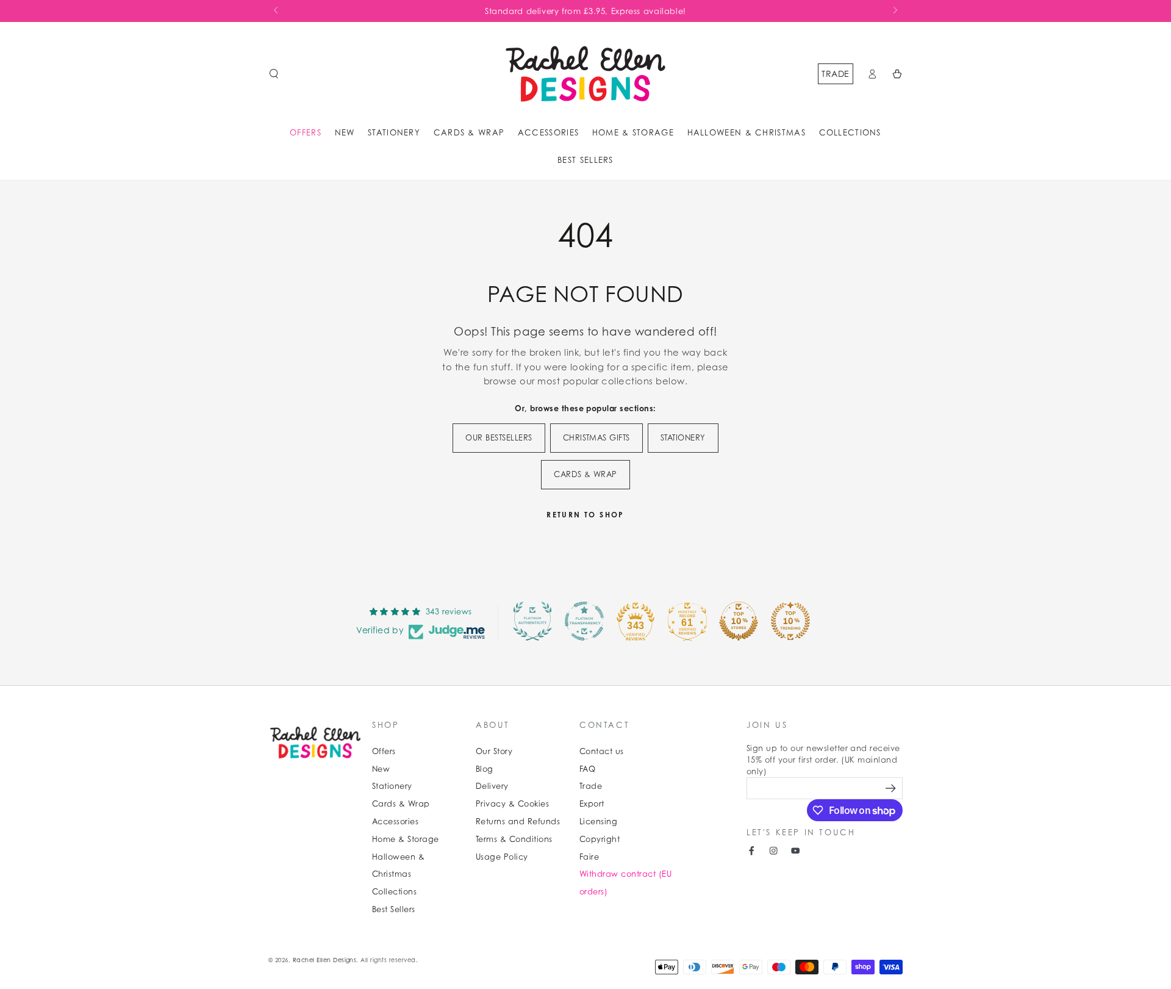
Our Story (494, 751)
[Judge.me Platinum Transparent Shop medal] (584, 621)
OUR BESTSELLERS (498, 437)
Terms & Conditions (514, 839)
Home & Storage (405, 839)
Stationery (392, 786)
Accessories (395, 821)
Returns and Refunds (518, 821)
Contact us (601, 751)
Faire (589, 856)
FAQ (587, 769)
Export (591, 803)
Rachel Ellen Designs (325, 960)
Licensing (598, 821)
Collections (394, 891)
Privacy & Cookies (512, 803)
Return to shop (585, 514)
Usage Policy (502, 856)
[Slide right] (894, 11)
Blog (484, 769)
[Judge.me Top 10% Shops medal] (738, 621)
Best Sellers (393, 909)
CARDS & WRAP (585, 474)
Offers (384, 751)
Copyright (599, 839)
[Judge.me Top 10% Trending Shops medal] (790, 621)
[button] (274, 73)
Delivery (492, 786)
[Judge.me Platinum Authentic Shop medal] (532, 621)
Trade (835, 73)
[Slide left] (276, 11)
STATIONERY (683, 437)
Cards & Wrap (401, 803)
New (381, 769)
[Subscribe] (892, 788)
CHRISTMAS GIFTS (596, 437)
